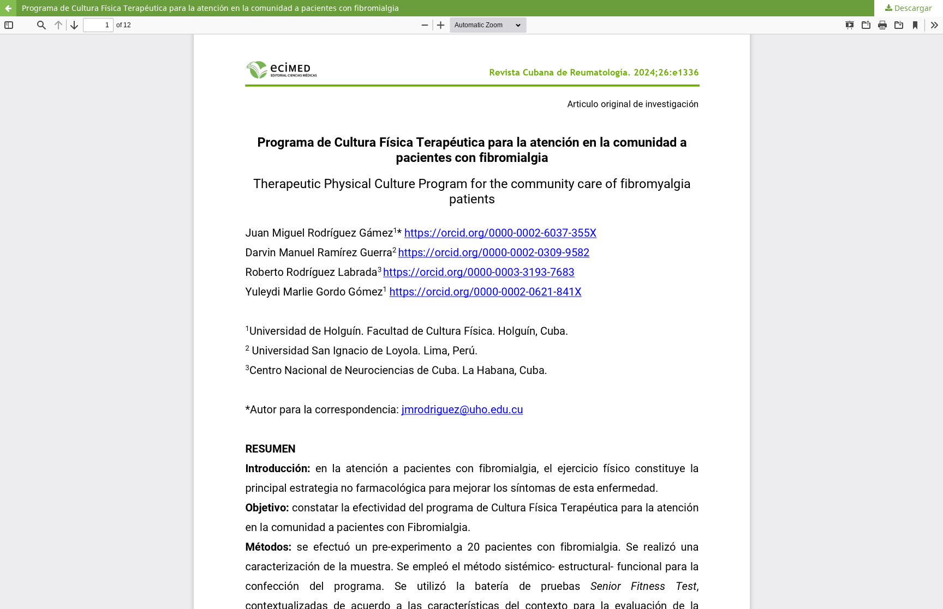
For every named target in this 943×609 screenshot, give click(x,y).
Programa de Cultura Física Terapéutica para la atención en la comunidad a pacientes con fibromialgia (210, 8)
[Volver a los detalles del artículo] (8, 8)
